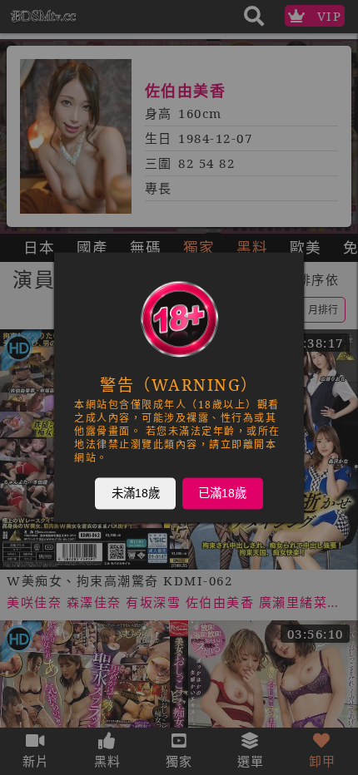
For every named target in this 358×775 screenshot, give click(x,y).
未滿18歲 (136, 493)
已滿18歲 (222, 493)
